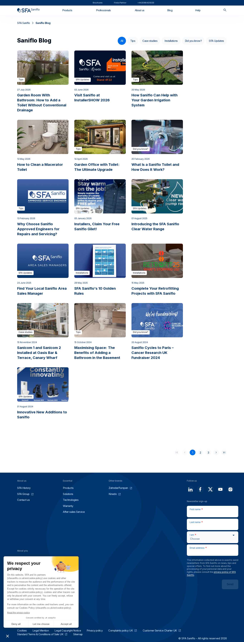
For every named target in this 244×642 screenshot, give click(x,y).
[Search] (225, 10)
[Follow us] (190, 489)
